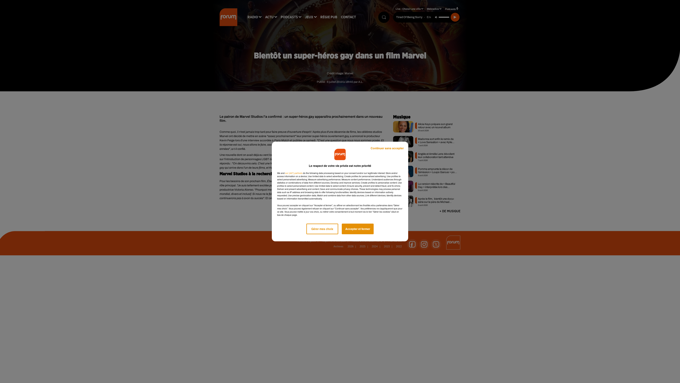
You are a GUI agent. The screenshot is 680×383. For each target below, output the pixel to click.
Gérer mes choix (322, 229)
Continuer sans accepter (387, 148)
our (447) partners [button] (293, 172)
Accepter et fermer (357, 229)
